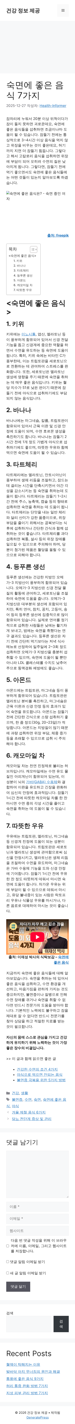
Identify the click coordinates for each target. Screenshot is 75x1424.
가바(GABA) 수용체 (41, 782)
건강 (15, 1093)
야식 (15, 1106)
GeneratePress (37, 1417)
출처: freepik (58, 235)
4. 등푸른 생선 (23, 275)
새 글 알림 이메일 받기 (28, 1273)
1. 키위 (18, 260)
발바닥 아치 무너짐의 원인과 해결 (33, 1371)
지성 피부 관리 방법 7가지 (27, 1393)
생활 (24, 1093)
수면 (28, 1099)
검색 (9, 1313)
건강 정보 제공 (23, 10)
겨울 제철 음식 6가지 (29, 1112)
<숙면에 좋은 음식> (22, 256)
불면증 (17, 1099)
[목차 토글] (31, 249)
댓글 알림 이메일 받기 (27, 1262)
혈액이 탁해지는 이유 (23, 1364)
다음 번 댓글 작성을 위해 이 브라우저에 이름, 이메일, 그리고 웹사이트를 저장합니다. (39, 1245)
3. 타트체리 (21, 270)
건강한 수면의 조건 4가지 (37, 1069)
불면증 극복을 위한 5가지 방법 (41, 1080)
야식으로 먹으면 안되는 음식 (39, 1074)
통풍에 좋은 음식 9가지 (25, 1379)
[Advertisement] (37, 45)
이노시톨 (28, 334)
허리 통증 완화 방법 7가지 (27, 1386)
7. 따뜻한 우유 (23, 290)
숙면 (37, 1099)
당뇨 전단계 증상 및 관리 (31, 1119)
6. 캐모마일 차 (23, 285)
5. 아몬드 (20, 280)
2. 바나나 (20, 265)
